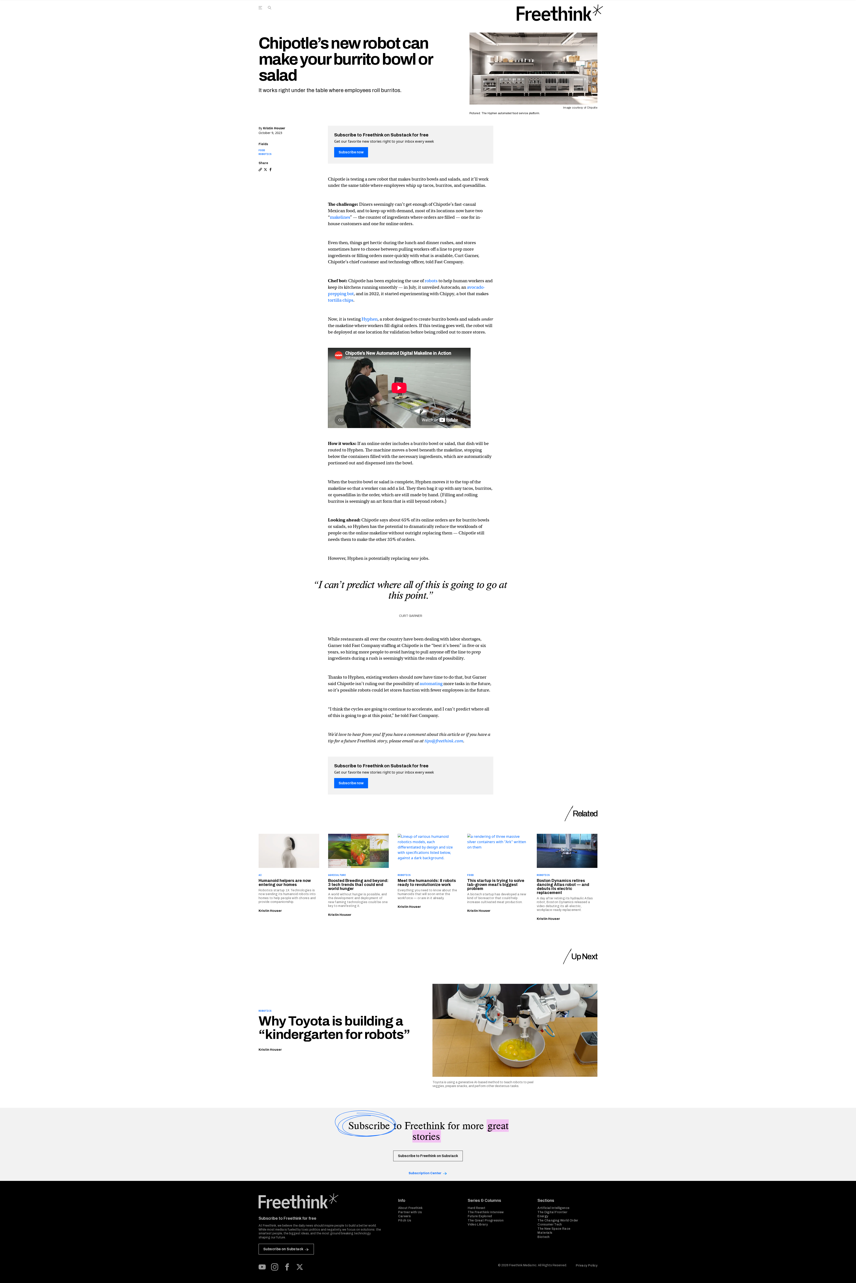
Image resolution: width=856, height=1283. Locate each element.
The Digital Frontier (552, 1212)
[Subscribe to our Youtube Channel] (262, 1267)
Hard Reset (476, 1208)
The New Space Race (553, 1228)
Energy (542, 1216)
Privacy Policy (586, 1265)
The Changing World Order (557, 1220)
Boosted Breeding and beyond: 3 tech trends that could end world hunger (358, 885)
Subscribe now (351, 152)
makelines (340, 217)
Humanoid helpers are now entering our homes (285, 883)
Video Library (478, 1224)
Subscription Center (425, 1173)
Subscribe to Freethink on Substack (428, 1156)
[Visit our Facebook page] (287, 1267)
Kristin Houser (274, 128)
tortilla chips (340, 300)
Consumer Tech (549, 1224)
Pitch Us (404, 1220)
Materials (544, 1232)
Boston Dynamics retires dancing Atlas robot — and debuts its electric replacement (563, 887)
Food (262, 150)
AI (260, 875)
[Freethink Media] (323, 1201)
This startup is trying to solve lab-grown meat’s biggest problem (495, 885)
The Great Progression (486, 1220)
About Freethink (410, 1208)
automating (431, 683)
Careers (404, 1216)
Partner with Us (410, 1212)
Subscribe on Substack (283, 1249)
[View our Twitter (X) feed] (299, 1267)
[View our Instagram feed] (274, 1267)
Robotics (265, 154)
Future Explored (480, 1216)
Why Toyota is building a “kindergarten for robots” (334, 1027)
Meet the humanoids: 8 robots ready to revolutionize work (427, 883)
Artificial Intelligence (553, 1208)
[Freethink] (560, 12)
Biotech (543, 1237)
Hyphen (370, 319)
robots (431, 281)
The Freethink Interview (486, 1212)
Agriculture (337, 875)
